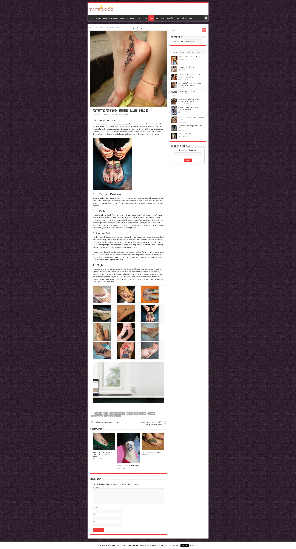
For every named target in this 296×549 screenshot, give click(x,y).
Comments (190, 52)
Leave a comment (123, 114)
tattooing (108, 416)
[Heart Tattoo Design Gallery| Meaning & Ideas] (174, 119)
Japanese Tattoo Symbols (187, 91)
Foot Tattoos (100, 28)
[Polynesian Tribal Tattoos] (174, 136)
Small (163, 18)
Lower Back (124, 18)
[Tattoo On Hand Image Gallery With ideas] (174, 128)
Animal (184, 18)
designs (98, 413)
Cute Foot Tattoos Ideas (151, 452)
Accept (184, 545)
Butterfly (170, 18)
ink (136, 413)
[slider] (123, 399)
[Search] (204, 30)
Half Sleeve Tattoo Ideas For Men (107, 422)
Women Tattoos (101, 18)
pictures (143, 413)
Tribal (177, 18)
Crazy (190, 18)
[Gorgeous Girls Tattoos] (174, 69)
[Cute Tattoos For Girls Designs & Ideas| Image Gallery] (174, 77)
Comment (96, 487)
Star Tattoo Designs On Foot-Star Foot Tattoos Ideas (102, 454)
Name (95, 507)
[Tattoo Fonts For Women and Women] (101, 8)
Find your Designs (177, 41)
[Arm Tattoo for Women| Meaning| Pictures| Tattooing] (174, 110)
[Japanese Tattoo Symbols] (174, 93)
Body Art (133, 18)
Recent (182, 52)
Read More (193, 545)
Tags (198, 52)
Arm (140, 18)
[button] (161, 365)
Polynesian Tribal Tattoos (187, 134)
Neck (156, 18)
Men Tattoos (113, 18)
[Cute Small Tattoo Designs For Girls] (174, 60)
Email (95, 515)
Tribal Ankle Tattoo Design (128, 465)
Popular (174, 52)
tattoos (117, 416)
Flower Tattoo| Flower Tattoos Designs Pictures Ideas (151, 423)
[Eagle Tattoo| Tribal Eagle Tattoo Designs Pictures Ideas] (174, 101)
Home (92, 17)
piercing (151, 413)
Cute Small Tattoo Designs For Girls (190, 57)
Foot (151, 18)
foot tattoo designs (117, 413)
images (129, 413)
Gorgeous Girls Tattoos (186, 67)
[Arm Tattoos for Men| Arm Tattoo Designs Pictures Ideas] (174, 85)
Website (95, 522)
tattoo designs (97, 416)
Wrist (145, 18)
